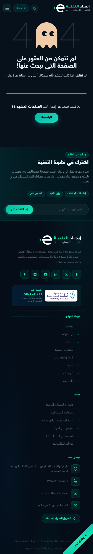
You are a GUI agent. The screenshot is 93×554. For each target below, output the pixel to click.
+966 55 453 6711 (57, 481)
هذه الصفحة (47, 81)
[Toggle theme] (34, 8)
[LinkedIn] (55, 274)
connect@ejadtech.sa (55, 493)
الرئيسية (46, 117)
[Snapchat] (24, 274)
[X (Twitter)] (66, 274)
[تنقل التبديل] (7, 8)
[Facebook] (76, 274)
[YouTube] (45, 274)
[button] (19, 209)
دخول (19, 8)
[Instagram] (35, 274)
